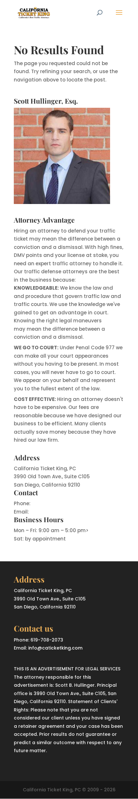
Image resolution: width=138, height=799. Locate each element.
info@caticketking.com (59, 511)
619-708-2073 (49, 503)
